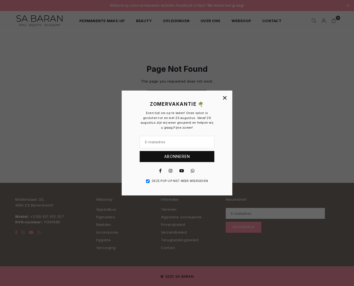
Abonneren (177, 156)
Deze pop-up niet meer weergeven (180, 180)
